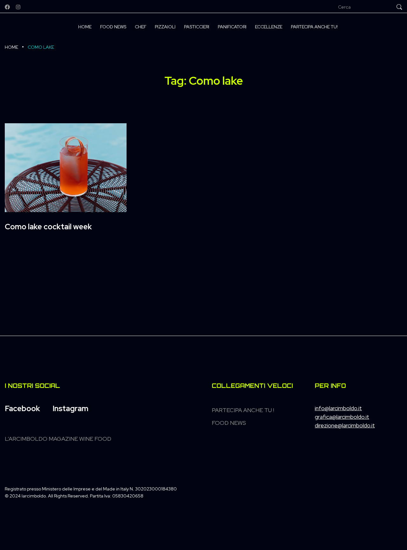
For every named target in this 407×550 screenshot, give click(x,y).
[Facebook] (7, 7)
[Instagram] (18, 7)
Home (11, 47)
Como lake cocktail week (48, 227)
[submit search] (399, 7)
